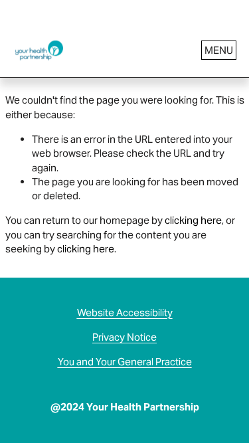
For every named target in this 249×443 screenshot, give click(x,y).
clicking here (193, 220)
